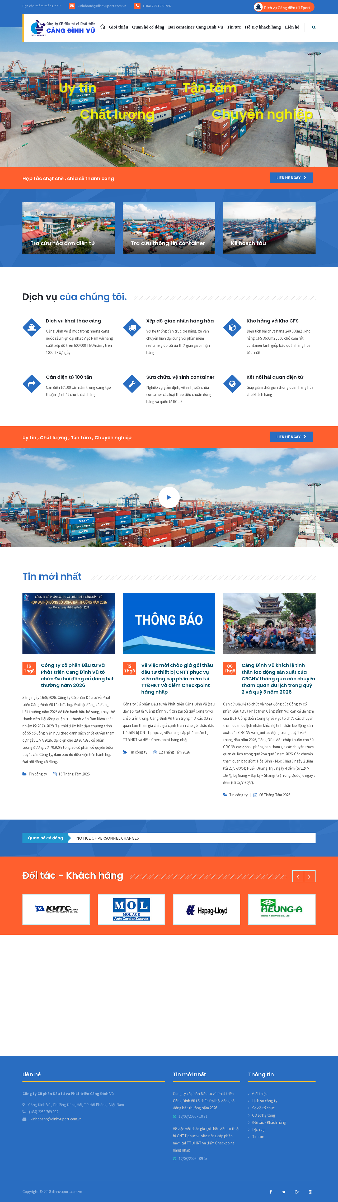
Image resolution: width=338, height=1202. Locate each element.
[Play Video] (169, 497)
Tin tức (234, 27)
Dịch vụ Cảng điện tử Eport (287, 7)
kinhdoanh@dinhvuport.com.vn (56, 1118)
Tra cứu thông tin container (168, 243)
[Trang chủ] (64, 27)
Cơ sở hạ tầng (263, 1115)
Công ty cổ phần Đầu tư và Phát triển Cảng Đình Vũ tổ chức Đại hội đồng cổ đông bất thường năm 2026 (77, 675)
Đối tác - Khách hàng (269, 1122)
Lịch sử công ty (264, 1100)
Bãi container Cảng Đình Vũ (195, 27)
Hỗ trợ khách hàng (263, 27)
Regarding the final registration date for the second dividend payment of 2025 (146, 838)
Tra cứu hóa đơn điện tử (62, 243)
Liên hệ (292, 27)
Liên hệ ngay (288, 177)
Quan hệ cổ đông (148, 27)
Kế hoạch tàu (248, 243)
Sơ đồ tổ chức (263, 1107)
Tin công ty (38, 774)
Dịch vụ (258, 1129)
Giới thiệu (118, 27)
